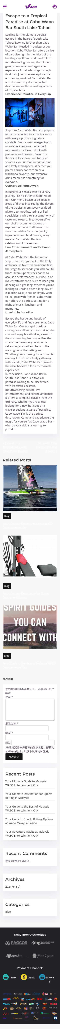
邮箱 (9, 733)
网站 (8, 742)
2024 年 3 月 (13, 886)
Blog (7, 516)
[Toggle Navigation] (5, 6)
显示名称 (11, 723)
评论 (9, 697)
